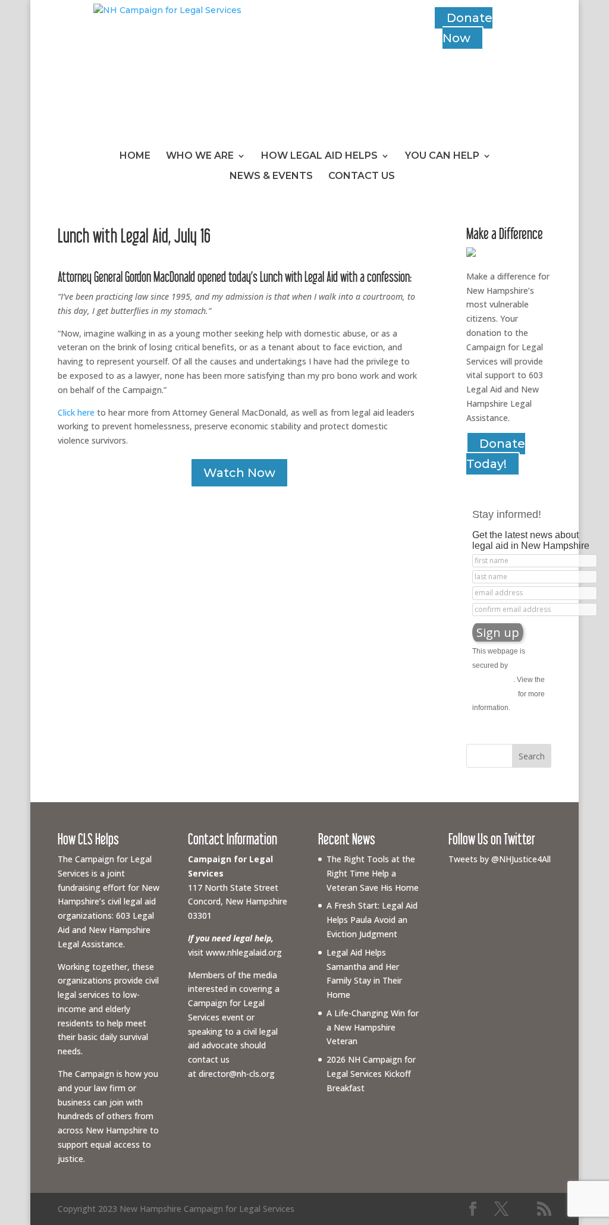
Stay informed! (506, 514)
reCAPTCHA (492, 680)
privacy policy (494, 694)
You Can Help (442, 156)
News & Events (271, 176)
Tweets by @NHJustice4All (499, 859)
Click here (76, 412)
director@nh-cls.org (237, 1073)
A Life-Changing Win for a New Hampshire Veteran (373, 1027)
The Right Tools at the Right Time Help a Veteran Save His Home (373, 873)
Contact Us (361, 176)
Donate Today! (495, 453)
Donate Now (467, 28)
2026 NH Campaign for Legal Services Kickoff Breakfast (371, 1074)
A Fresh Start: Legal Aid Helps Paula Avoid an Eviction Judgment (372, 920)
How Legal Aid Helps (319, 156)
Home (135, 156)
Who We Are (200, 156)
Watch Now (239, 473)
